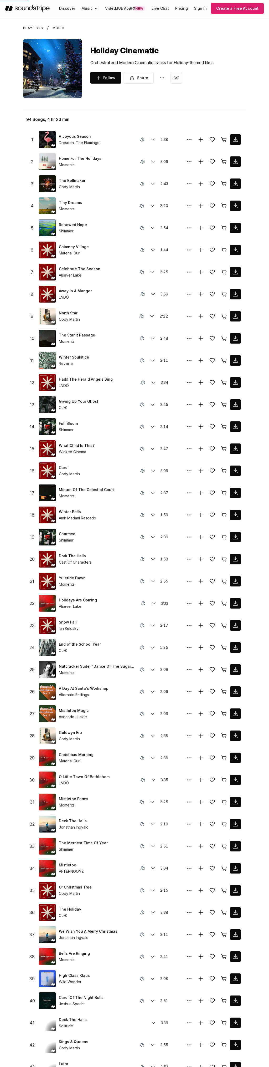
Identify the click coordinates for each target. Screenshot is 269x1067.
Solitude (66, 1026)
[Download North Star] (235, 316)
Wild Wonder (70, 981)
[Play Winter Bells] (47, 515)
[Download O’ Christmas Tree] (235, 890)
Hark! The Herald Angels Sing (86, 379)
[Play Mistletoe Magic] (47, 713)
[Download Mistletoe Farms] (235, 802)
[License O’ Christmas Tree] (224, 890)
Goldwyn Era (70, 732)
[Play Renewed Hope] (47, 227)
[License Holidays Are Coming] (224, 603)
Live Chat (160, 8)
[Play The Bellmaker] (47, 183)
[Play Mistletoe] (47, 868)
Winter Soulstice (74, 357)
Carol (64, 467)
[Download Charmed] (235, 537)
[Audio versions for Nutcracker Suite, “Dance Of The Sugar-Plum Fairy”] (152, 669)
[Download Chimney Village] (235, 250)
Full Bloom (68, 423)
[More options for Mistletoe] (189, 868)
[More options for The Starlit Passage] (189, 338)
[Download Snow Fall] (235, 625)
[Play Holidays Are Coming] (47, 603)
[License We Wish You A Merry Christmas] (224, 934)
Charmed (67, 534)
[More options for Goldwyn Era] (189, 736)
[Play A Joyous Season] (47, 139)
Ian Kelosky (69, 628)
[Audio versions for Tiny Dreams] (152, 206)
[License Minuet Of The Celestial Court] (224, 493)
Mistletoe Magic (74, 710)
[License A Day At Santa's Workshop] (224, 691)
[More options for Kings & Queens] (189, 1045)
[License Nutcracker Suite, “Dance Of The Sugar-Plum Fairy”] (224, 669)
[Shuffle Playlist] (176, 78)
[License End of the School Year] (224, 647)
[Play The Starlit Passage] (47, 338)
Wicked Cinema (72, 452)
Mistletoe (67, 865)
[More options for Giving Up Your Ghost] (189, 404)
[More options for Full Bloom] (189, 426)
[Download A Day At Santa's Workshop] (235, 691)
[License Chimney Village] (224, 250)
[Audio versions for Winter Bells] (153, 515)
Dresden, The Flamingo (79, 142)
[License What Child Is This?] (224, 448)
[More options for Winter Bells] (189, 515)
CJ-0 (63, 407)
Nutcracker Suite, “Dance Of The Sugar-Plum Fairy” (97, 666)
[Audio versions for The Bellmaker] (153, 184)
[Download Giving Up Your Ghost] (235, 404)
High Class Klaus (74, 975)
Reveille (66, 363)
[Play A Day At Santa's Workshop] (47, 691)
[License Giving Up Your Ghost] (224, 404)
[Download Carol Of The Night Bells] (235, 1000)
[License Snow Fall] (224, 625)
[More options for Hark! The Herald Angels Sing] (189, 382)
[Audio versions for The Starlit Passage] (152, 338)
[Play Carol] (47, 470)
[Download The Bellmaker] (235, 183)
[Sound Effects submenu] (139, 8)
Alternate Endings (74, 694)
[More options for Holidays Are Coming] (189, 603)
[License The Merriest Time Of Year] (224, 846)
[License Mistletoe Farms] (224, 802)
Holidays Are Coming (78, 600)
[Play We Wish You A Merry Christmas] (47, 934)
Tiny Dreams (70, 202)
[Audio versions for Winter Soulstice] (152, 360)
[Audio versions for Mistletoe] (153, 868)
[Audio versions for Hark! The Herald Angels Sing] (153, 382)
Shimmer (66, 231)
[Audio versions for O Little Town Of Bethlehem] (153, 780)
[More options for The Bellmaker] (189, 183)
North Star (68, 313)
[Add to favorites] (212, 139)
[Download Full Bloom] (235, 426)
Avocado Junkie (73, 716)
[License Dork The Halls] (224, 559)
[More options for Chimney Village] (189, 250)
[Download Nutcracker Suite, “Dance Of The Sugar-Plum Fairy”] (235, 669)
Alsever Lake (70, 275)
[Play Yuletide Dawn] (47, 581)
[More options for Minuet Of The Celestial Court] (189, 493)
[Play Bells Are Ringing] (47, 956)
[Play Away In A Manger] (47, 294)
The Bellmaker (72, 180)
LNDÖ (64, 297)
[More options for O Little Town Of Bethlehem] (189, 780)
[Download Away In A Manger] (235, 294)
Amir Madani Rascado (77, 518)
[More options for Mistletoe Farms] (189, 802)
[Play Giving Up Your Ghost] (47, 404)
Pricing (181, 8)
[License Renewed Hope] (224, 228)
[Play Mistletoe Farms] (47, 802)
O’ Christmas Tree (75, 887)
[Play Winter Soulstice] (47, 360)
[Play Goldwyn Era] (47, 735)
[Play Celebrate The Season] (47, 272)
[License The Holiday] (224, 912)
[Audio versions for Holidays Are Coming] (153, 603)
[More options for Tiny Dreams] (189, 206)
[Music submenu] (96, 8)
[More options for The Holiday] (189, 912)
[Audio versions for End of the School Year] (152, 647)
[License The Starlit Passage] (224, 338)
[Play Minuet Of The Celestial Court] (47, 492)
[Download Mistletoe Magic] (235, 713)
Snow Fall (68, 622)
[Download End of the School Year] (235, 647)
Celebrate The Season (79, 269)
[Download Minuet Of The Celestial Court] (235, 493)
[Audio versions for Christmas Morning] (153, 758)
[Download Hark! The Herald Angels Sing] (235, 382)
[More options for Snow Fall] (189, 625)
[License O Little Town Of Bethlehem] (224, 780)
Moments (67, 164)
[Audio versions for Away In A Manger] (153, 294)
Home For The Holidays (80, 158)
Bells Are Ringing (74, 953)
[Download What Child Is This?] (235, 448)
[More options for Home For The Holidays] (189, 161)
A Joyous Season (75, 136)
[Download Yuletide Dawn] (235, 581)
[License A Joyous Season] (224, 139)
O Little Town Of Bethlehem (84, 776)
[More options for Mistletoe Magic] (189, 713)
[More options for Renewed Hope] (189, 228)
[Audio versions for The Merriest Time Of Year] (152, 846)
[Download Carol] (235, 471)
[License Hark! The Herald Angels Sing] (224, 382)
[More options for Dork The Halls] (189, 559)
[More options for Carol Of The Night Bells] (189, 1000)
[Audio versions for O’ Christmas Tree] (152, 890)
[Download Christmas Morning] (235, 758)
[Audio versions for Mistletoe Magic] (152, 713)
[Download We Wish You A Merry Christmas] (235, 934)
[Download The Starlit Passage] (235, 338)
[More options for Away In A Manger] (189, 294)
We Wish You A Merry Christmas (88, 931)
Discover (67, 8)
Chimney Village (74, 246)
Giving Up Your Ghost (78, 401)
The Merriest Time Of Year (83, 843)
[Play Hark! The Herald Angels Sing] (47, 382)
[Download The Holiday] (235, 912)
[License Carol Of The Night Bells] (224, 1000)
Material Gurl (69, 253)
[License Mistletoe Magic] (224, 713)
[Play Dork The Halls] (47, 559)
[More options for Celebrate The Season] (189, 272)
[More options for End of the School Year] (189, 647)
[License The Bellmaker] (224, 183)
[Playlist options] (162, 78)
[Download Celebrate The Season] (235, 272)
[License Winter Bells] (224, 515)
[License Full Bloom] (224, 426)
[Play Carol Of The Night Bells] (47, 1000)
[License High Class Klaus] (224, 978)
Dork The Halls (72, 556)
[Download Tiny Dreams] (235, 206)
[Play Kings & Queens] (47, 1045)
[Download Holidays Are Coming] (235, 603)
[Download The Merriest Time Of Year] (235, 846)
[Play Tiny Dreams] (47, 205)
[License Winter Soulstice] (224, 360)
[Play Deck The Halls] (47, 824)
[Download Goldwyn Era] (235, 736)
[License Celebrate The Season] (224, 272)
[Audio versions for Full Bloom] (152, 426)
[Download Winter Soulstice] (235, 360)
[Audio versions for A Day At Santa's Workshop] (152, 691)
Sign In (200, 8)
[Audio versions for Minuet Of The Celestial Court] (153, 493)
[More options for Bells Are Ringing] (189, 956)
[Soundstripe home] (27, 8)
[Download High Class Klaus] (235, 978)
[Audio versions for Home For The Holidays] (153, 161)
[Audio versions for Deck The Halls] (152, 824)
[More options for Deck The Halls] (189, 824)
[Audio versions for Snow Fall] (152, 625)
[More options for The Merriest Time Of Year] (189, 846)
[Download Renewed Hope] (235, 228)
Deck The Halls (73, 821)
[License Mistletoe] (224, 868)
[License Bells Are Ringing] (224, 956)
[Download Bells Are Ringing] (235, 956)
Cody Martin (69, 187)
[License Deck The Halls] (224, 824)
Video (110, 8)
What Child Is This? (77, 445)
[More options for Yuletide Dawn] (189, 581)
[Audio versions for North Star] (152, 316)
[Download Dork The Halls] (235, 559)
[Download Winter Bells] (235, 515)
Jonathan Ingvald (74, 827)
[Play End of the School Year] (47, 647)
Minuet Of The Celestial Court (86, 489)
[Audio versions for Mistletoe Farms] (152, 802)
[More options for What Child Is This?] (189, 448)
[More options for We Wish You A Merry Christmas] (189, 934)
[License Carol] (224, 471)
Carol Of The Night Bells (81, 997)
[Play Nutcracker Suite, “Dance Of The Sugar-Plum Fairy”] (47, 669)
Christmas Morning (76, 754)
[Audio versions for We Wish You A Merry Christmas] (152, 934)
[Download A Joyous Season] (235, 139)
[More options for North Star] (189, 316)
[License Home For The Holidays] (224, 161)
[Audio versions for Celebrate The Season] (152, 272)
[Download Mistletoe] (235, 868)
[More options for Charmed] (189, 537)
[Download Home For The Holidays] (235, 161)
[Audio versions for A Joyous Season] (153, 139)
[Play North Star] (47, 316)
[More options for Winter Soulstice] (189, 360)
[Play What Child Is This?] (47, 448)
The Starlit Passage (77, 335)
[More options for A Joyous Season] (189, 139)
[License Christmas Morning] (224, 758)
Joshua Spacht (72, 1004)
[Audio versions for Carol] (153, 471)
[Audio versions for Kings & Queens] (152, 1045)
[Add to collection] (200, 139)
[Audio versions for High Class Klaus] (152, 978)
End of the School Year (80, 644)
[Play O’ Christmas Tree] (47, 890)
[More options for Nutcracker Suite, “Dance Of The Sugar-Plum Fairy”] (189, 669)
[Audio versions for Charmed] (153, 537)
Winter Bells (70, 511)
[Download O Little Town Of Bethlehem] (235, 780)
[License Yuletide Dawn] (224, 581)
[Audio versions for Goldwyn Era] (153, 736)
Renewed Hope (73, 224)
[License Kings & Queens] (224, 1045)
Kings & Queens (73, 1041)
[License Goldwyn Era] (224, 736)
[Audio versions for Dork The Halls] (153, 559)
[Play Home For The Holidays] (47, 161)
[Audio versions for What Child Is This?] (152, 449)
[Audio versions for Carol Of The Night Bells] (152, 1001)
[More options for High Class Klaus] (189, 978)
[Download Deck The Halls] (235, 824)
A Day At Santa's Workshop (83, 688)
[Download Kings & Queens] (235, 1045)
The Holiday (70, 909)
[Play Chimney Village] (47, 250)
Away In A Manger (75, 291)
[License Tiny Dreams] (224, 206)
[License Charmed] (224, 537)
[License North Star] (224, 316)
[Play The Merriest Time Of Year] (47, 846)
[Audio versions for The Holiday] (153, 912)
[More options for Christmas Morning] (189, 758)
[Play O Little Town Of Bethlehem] (47, 780)
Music (86, 8)
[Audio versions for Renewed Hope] (152, 228)
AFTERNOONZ (71, 871)
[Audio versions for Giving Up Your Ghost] (152, 404)
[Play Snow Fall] (47, 625)
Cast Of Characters (75, 562)
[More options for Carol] (189, 471)
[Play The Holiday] (47, 912)
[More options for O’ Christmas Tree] (189, 890)
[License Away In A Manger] (224, 294)
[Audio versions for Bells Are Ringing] (152, 956)
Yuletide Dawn (72, 578)
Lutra (63, 1063)
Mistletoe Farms (73, 799)
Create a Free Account (237, 8)
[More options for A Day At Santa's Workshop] (189, 691)
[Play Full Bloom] (47, 426)
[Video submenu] (119, 8)
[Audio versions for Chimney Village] (153, 250)
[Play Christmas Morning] (47, 757)
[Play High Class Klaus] (47, 978)
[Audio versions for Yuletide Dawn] (152, 581)
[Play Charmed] (47, 537)
